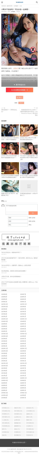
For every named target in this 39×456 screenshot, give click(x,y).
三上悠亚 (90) (5, 420)
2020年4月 (4, 388)
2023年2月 (4, 346)
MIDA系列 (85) (5, 423)
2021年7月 (23, 368)
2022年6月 (4, 356)
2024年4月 (4, 328)
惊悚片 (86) (29, 420)
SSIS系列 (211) (5, 408)
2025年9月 (23, 306)
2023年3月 (23, 343)
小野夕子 (16, 68)
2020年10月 (4, 380)
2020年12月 (4, 378)
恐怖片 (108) (29, 417)
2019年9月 (23, 395)
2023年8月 (4, 338)
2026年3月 (23, 299)
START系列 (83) (6, 426)
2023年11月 (23, 333)
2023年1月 (23, 346)
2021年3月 (23, 373)
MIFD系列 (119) (6, 417)
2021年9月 (23, 365)
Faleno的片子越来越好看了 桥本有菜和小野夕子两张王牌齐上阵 (29, 157)
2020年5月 (23, 385)
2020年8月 (4, 383)
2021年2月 (4, 375)
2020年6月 (4, 385)
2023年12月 (4, 333)
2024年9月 (23, 321)
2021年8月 (4, 368)
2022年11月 (23, 348)
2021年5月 (23, 370)
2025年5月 (23, 311)
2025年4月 (4, 314)
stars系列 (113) (17, 417)
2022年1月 (23, 360)
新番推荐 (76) (17, 426)
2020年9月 (23, 380)
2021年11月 (23, 363)
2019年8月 (4, 397)
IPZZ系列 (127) (5, 414)
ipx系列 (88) (17, 420)
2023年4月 (4, 343)
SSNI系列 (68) (5, 432)
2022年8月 (4, 353)
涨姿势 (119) (29, 414)
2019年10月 (4, 395)
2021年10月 (4, 365)
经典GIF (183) (17, 408)
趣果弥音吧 (19, 2)
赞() (20, 97)
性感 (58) (4, 435)
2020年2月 (4, 390)
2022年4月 (4, 358)
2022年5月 (23, 356)
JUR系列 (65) (17, 432)
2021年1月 (23, 375)
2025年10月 (4, 306)
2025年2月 (4, 316)
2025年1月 (23, 316)
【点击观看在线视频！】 (19, 90)
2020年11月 (23, 378)
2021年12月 (4, 363)
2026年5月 (23, 296)
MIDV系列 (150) (18, 411)
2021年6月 (4, 370)
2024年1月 (23, 331)
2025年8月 (4, 309)
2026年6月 (4, 296)
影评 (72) (4, 429)
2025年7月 (23, 309)
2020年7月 (23, 383)
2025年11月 (23, 304)
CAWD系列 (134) (30, 411)
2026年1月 (23, 301)
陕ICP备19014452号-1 (27, 449)
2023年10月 (4, 336)
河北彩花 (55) (29, 435)
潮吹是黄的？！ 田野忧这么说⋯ (9, 110)
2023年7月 (23, 338)
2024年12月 (4, 319)
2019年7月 (23, 397)
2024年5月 (23, 326)
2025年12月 (4, 304)
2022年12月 (4, 348)
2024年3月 (23, 328)
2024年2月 (4, 331)
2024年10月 (4, 321)
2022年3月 (23, 358)
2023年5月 (23, 341)
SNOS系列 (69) (30, 429)
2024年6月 (4, 326)
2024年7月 (23, 324)
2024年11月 (23, 319)
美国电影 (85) (17, 423)
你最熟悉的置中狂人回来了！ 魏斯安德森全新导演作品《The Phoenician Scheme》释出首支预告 (29, 112)
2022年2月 (4, 360)
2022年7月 (23, 353)
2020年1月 (23, 390)
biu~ (33, 213)
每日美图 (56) (17, 435)
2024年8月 (4, 324)
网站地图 (19, 449)
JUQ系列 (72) (29, 426)
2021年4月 (4, 373)
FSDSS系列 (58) (30, 432)
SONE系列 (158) (6, 411)
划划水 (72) (17, 429)
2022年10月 (4, 351)
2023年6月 (4, 341)
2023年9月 (23, 336)
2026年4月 (4, 299)
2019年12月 (4, 393)
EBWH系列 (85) (30, 423)
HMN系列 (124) (18, 414)
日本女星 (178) (29, 408)
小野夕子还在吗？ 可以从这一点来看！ (15, 9)
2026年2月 (4, 301)
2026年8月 (4, 294)
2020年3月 (23, 388)
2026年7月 (23, 294)
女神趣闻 (16, 6)
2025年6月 (4, 311)
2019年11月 (23, 393)
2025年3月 (23, 314)
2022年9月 (23, 351)
